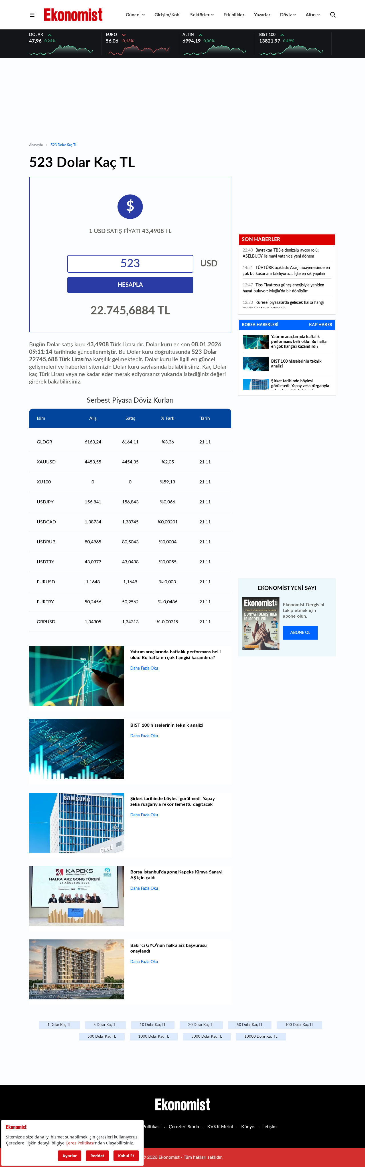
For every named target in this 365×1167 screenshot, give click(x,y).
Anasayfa (36, 145)
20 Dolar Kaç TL (201, 1025)
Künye (247, 1126)
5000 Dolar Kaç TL (206, 1037)
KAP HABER (320, 325)
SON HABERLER (261, 239)
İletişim (269, 1126)
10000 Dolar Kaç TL (260, 1037)
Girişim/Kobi (168, 15)
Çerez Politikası (145, 1126)
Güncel (133, 15)
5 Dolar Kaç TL (105, 1025)
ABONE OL (300, 633)
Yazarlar (262, 15)
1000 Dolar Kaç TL (153, 1037)
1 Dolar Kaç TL (59, 1025)
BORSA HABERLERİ (260, 325)
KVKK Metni (220, 1126)
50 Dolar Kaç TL (250, 1025)
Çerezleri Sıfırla (184, 1126)
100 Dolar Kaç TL (299, 1025)
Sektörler (200, 15)
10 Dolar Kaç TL (153, 1025)
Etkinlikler (234, 15)
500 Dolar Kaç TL (102, 1037)
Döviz (286, 15)
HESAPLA (130, 285)
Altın (311, 15)
